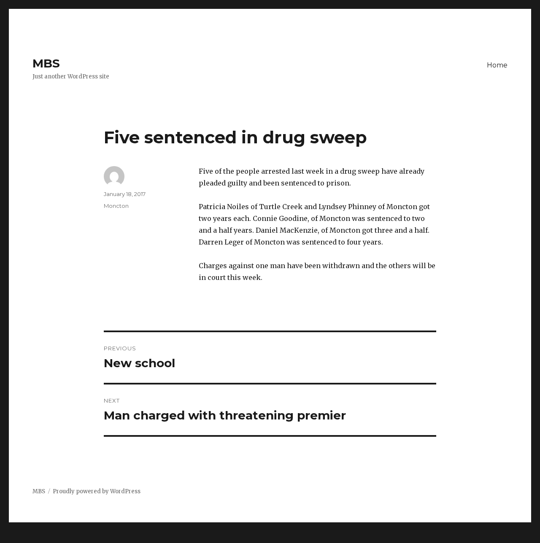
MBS (46, 63)
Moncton (116, 205)
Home (497, 65)
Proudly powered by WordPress (96, 491)
